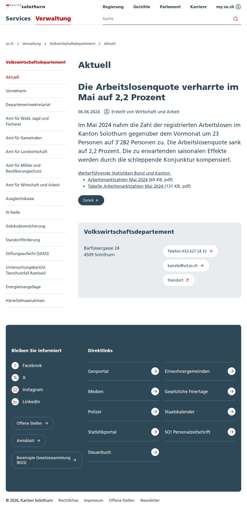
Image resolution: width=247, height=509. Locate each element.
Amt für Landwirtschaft (26, 151)
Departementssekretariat (28, 104)
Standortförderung (23, 239)
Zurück (88, 200)
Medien (95, 391)
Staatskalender (180, 412)
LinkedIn (31, 401)
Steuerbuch (99, 452)
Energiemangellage (23, 286)
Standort (175, 280)
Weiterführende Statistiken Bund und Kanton (124, 173)
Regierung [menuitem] (113, 6)
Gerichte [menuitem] (141, 6)
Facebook (32, 365)
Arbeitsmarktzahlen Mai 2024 (118, 179)
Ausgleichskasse (20, 198)
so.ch (10, 43)
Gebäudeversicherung (25, 226)
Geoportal (98, 371)
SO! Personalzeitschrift (187, 432)
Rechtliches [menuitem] (68, 500)
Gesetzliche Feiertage (186, 391)
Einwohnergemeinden (187, 371)
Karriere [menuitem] (198, 6)
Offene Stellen (29, 423)
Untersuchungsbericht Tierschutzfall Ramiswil (26, 270)
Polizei (94, 412)
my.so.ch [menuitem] (225, 6)
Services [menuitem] (18, 18)
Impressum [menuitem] (93, 500)
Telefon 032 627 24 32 (187, 251)
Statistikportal (102, 432)
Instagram (33, 389)
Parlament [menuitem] (170, 6)
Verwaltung (31, 43)
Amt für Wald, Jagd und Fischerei (27, 121)
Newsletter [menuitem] (150, 500)
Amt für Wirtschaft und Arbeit (33, 184)
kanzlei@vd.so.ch (183, 265)
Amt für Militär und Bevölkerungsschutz (23, 168)
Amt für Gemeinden (24, 137)
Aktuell (110, 43)
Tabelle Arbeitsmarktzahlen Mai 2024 (126, 186)
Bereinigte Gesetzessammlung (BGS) (43, 460)
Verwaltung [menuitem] (53, 18)
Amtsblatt (25, 440)
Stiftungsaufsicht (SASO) (27, 253)
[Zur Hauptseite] (25, 6)
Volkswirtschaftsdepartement (72, 43)
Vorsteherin (16, 90)
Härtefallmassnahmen (25, 300)
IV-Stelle (13, 212)
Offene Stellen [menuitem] (122, 500)
